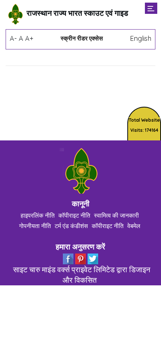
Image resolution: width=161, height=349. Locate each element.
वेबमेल (133, 226)
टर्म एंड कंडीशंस (71, 226)
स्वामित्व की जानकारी (116, 215)
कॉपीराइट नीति (74, 215)
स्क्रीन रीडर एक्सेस (82, 38)
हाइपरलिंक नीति (38, 215)
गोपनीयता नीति (35, 226)
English (140, 38)
